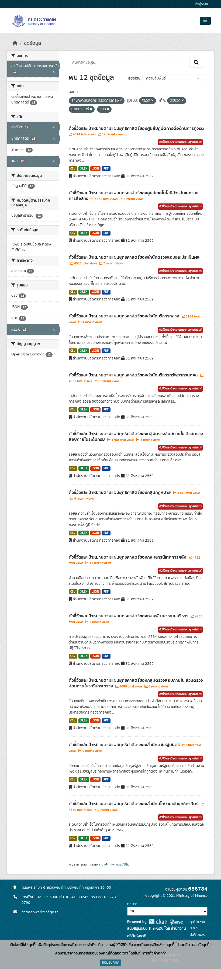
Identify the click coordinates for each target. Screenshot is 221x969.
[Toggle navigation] (205, 21)
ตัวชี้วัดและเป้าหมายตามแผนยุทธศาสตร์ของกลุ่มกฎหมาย (120, 492)
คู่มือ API (121, 864)
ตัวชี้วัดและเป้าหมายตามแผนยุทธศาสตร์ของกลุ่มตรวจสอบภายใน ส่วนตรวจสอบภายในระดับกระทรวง (136, 683)
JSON (95, 169)
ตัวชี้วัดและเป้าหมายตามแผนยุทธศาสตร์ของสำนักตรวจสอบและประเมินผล (134, 257)
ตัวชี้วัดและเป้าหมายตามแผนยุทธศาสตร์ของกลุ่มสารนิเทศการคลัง (128, 557)
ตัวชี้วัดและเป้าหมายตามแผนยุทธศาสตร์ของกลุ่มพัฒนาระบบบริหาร (129, 616)
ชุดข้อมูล (32, 43)
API (106, 864)
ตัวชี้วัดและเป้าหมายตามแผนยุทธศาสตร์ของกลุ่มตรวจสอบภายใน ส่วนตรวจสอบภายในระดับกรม (136, 436)
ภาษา (131, 904)
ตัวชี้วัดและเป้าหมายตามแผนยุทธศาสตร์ (180, 142)
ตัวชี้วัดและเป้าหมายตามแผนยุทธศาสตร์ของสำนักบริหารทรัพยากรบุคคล (134, 375)
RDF (106, 169)
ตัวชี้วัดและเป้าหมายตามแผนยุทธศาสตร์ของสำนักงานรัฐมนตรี (125, 744)
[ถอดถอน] (121, 101)
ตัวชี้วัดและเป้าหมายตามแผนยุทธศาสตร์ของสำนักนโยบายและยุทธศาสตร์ (134, 803)
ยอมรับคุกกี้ (110, 962)
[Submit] (196, 62)
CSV (72, 169)
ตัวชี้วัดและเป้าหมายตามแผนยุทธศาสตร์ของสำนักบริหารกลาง (124, 316)
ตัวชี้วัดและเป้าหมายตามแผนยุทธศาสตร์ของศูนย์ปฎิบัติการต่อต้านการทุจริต (136, 128)
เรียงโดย (134, 78)
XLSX (83, 169)
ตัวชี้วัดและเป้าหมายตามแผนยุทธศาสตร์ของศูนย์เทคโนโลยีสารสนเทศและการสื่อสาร (133, 195)
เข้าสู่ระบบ (201, 4)
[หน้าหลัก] (15, 43)
